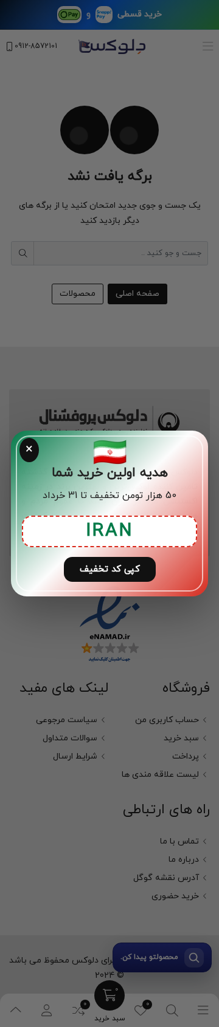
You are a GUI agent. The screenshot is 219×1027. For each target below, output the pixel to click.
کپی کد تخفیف (110, 569)
